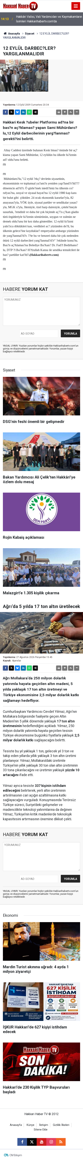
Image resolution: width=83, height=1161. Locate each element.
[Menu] (75, 6)
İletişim (43, 1125)
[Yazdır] (58, 112)
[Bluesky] (17, 112)
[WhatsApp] (29, 112)
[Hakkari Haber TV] (20, 6)
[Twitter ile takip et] (32, 1142)
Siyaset (29, 33)
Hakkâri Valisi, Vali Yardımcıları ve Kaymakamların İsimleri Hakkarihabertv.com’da (49, 19)
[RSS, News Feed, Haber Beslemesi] (61, 1142)
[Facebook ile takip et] (22, 1142)
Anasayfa (14, 33)
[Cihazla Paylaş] (35, 112)
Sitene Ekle (40, 1129)
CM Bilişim (15, 1155)
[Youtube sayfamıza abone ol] (41, 1142)
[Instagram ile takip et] (51, 1142)
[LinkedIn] (23, 112)
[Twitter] (11, 112)
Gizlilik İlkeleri (61, 1125)
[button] (64, 112)
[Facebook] (5, 112)
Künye (30, 1125)
